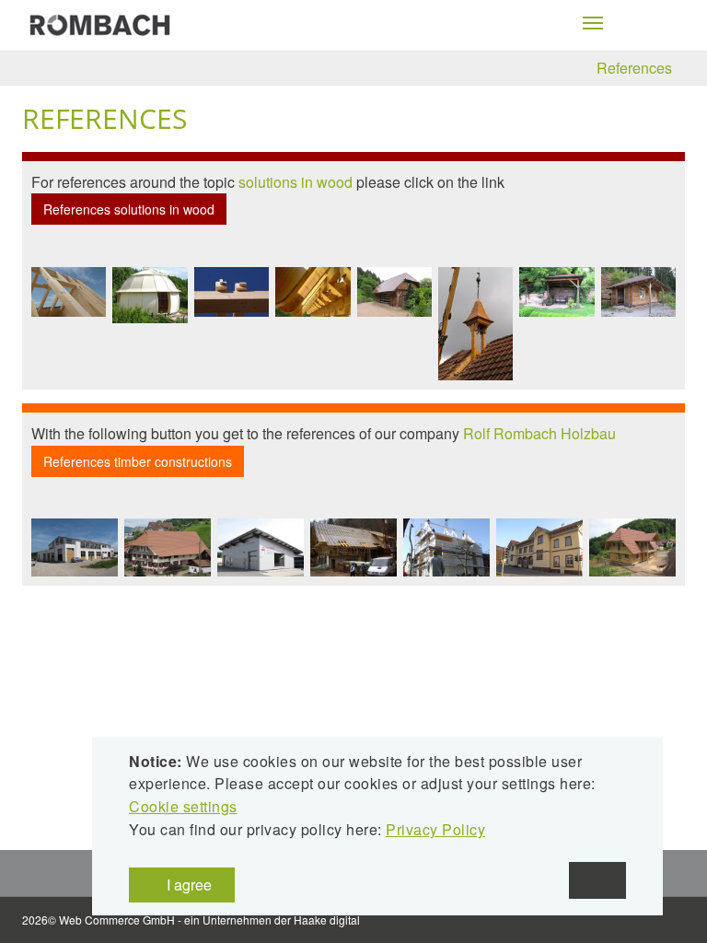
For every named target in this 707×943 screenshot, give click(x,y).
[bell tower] (475, 323)
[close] (597, 880)
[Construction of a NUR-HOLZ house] (446, 547)
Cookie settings (183, 806)
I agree (187, 884)
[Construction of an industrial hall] (260, 547)
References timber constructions (137, 461)
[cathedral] (149, 295)
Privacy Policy (435, 829)
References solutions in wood (128, 209)
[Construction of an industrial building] (74, 547)
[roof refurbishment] (167, 547)
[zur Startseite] (100, 23)
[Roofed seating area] (556, 292)
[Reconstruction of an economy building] (353, 547)
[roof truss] (68, 292)
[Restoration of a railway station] (539, 547)
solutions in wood (295, 181)
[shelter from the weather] (638, 292)
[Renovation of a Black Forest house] (632, 547)
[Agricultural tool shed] (394, 292)
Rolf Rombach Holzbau (539, 433)
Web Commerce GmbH (117, 919)
